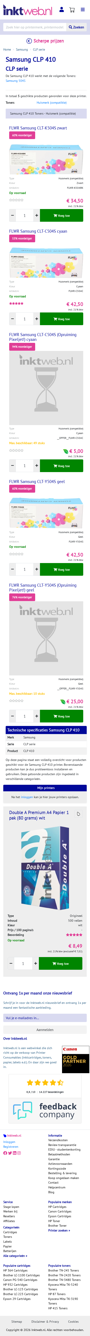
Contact (53, 1182)
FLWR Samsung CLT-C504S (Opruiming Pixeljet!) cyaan (42, 337)
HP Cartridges (57, 1207)
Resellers (9, 1216)
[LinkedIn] (14, 1153)
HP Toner (54, 1221)
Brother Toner (57, 1226)
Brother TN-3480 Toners (64, 1280)
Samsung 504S (15, 81)
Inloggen (9, 1142)
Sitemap (16, 1322)
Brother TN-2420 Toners (64, 1275)
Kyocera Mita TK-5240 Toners (63, 1287)
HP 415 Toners (58, 1308)
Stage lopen (11, 1207)
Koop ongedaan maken (63, 1178)
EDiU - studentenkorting (64, 1149)
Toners (7, 1237)
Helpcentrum (56, 1187)
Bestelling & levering (62, 1173)
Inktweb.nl (14, 1135)
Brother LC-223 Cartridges (20, 1294)
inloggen (27, 797)
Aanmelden (45, 1029)
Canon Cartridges (59, 1211)
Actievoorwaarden (60, 1164)
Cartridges (10, 1232)
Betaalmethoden (59, 1154)
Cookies (73, 1322)
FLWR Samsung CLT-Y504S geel (37, 481)
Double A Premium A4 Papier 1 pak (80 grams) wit (39, 815)
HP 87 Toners (57, 1294)
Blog (51, 1192)
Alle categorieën (14, 1256)
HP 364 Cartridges (15, 1270)
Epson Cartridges (59, 1216)
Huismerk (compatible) (52, 103)
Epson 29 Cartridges (17, 1299)
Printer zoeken (58, 1230)
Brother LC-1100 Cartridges (21, 1275)
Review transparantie (62, 1145)
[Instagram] (19, 1153)
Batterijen (9, 1251)
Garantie (54, 1159)
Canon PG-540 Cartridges (20, 1280)
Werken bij (10, 1211)
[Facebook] (5, 1153)
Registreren (10, 1147)
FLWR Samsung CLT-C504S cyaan (38, 231)
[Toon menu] (83, 9)
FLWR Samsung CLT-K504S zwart (38, 128)
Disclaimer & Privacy (45, 1322)
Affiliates (9, 1221)
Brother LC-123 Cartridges (20, 1289)
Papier (7, 1246)
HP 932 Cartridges (15, 1285)
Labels (7, 1242)
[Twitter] (10, 1153)
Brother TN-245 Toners (63, 1270)
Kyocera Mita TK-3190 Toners (63, 1301)
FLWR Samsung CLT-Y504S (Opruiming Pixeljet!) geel (42, 588)
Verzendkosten (58, 1140)
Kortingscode (57, 1168)
